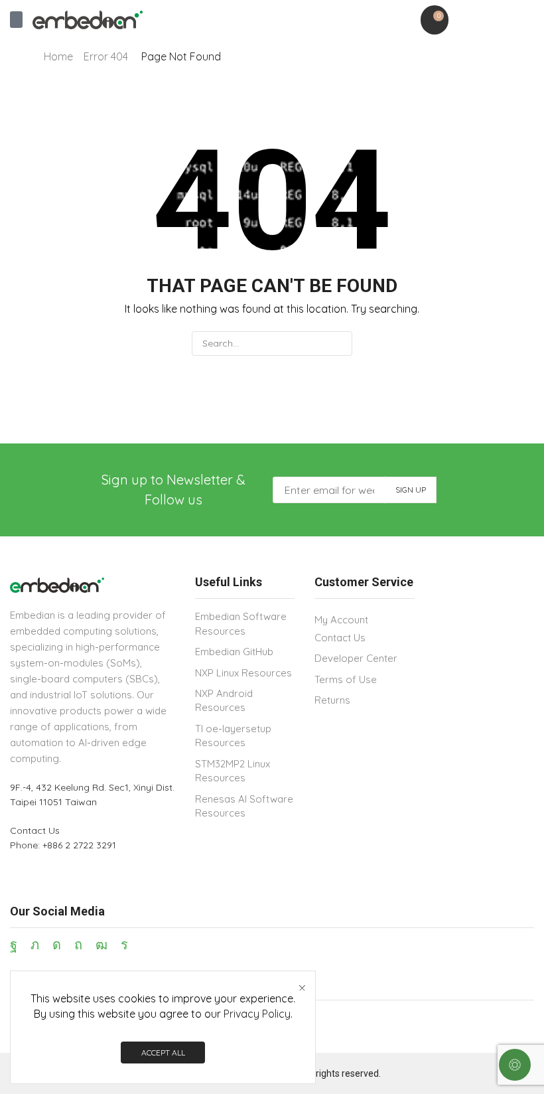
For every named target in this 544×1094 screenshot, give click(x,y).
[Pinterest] (78, 944)
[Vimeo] (124, 944)
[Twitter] (35, 944)
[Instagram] (56, 944)
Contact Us (35, 830)
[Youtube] (101, 944)
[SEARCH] (340, 343)
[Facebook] (13, 944)
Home (58, 56)
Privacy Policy (257, 1013)
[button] (16, 19)
